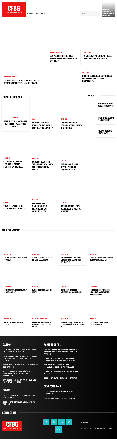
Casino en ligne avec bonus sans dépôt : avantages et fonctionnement (100, 292)
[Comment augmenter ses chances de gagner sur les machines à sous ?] (44, 155)
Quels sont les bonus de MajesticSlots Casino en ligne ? (73, 291)
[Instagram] (54, 421)
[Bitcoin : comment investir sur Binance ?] (15, 243)
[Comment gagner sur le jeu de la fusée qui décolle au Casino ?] (72, 308)
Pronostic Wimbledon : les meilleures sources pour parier (108, 12)
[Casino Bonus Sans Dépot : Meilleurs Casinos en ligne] (72, 155)
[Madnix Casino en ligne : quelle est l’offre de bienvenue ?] (98, 39)
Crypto (7, 254)
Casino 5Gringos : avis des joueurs (42, 291)
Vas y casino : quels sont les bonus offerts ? (100, 323)
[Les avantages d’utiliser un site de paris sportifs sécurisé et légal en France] (24, 51)
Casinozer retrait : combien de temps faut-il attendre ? (71, 125)
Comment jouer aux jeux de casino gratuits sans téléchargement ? (42, 125)
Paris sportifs (10, 77)
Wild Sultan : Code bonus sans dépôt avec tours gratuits (15, 124)
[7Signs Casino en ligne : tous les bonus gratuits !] (92, 105)
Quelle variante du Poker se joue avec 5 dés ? (19, 396)
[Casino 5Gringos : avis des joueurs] (44, 275)
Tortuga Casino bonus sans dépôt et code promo (42, 258)
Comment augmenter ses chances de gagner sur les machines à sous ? (42, 165)
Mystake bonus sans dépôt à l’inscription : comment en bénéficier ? (71, 259)
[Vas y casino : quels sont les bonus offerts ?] (101, 308)
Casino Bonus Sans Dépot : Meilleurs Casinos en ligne (69, 167)
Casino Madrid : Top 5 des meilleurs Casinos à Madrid (71, 208)
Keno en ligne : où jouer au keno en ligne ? (106, 119)
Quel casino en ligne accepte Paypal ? (105, 132)
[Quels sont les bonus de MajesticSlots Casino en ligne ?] (72, 275)
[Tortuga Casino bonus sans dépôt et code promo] (44, 243)
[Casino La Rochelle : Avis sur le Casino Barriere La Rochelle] (15, 152)
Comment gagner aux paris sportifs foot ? (61, 372)
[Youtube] (58, 429)
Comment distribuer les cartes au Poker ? (19, 403)
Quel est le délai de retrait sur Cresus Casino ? (15, 291)
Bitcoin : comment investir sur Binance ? (15, 258)
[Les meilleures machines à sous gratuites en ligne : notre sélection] (44, 197)
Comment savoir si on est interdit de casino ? (14, 207)
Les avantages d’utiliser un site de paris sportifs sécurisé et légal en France (22, 81)
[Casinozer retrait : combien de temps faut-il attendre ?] (72, 113)
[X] (69, 421)
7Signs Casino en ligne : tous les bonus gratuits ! (106, 106)
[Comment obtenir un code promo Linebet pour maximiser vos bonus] (64, 39)
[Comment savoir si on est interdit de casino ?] (15, 194)
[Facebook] (46, 421)
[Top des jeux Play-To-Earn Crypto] (15, 308)
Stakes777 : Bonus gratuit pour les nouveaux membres (101, 258)
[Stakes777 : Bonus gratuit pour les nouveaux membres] (101, 243)
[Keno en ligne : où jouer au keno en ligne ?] (92, 118)
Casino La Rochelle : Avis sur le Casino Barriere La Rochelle (13, 164)
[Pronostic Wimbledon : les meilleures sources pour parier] (44, 308)
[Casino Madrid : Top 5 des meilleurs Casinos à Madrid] (72, 197)
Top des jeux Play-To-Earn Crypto (13, 323)
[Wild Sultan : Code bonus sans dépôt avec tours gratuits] (15, 108)
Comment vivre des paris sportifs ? (60, 378)
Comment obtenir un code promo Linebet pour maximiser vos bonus (63, 58)
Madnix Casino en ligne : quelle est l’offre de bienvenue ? (98, 57)
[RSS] (61, 421)
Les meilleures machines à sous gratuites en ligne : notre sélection (41, 207)
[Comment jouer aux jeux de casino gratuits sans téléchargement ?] (44, 113)
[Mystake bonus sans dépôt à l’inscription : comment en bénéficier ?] (72, 243)
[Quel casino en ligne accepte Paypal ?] (92, 132)
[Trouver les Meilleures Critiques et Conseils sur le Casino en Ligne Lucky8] (64, 77)
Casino (87, 52)
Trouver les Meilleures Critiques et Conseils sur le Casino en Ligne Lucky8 (97, 78)
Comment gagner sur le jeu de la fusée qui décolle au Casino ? (72, 324)
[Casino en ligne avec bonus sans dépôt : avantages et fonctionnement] (101, 275)
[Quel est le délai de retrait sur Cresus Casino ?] (15, 275)
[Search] (97, 13)
